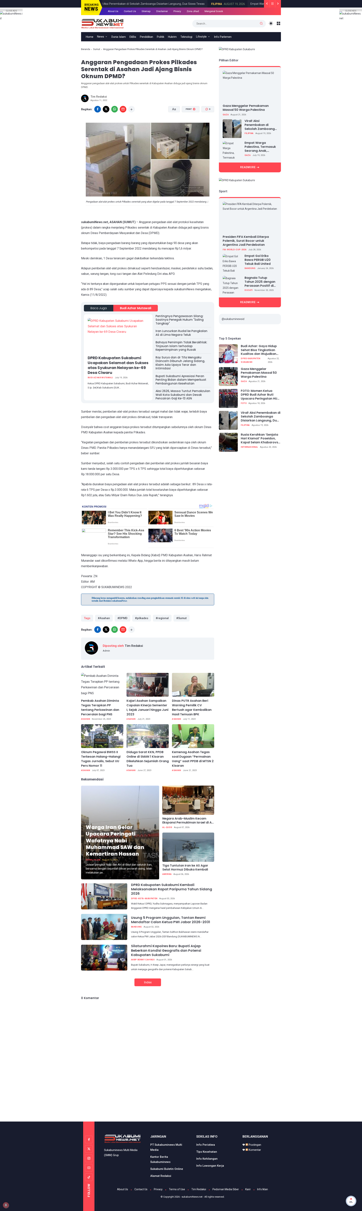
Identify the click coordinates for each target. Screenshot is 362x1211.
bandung (136, 927)
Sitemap (146, 11)
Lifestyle (201, 36)
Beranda (85, 49)
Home (89, 37)
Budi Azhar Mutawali (135, 308)
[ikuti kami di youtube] (89, 1168)
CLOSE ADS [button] (11, 10)
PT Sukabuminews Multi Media (166, 1147)
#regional (162, 618)
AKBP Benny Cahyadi (143, 959)
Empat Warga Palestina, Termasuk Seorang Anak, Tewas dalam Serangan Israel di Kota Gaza (260, 147)
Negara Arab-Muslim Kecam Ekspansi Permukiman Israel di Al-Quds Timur (188, 821)
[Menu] (278, 23)
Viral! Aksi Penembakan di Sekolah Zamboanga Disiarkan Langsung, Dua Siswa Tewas (138, 3)
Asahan (85, 719)
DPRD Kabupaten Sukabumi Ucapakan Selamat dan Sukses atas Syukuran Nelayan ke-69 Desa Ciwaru (118, 365)
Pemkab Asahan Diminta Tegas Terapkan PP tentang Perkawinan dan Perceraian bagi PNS (100, 707)
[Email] (123, 109)
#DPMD (122, 618)
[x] (106, 109)
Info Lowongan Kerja (210, 1165)
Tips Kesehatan (206, 1151)
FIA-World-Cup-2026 (234, 249)
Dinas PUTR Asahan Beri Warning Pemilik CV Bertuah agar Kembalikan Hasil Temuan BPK (192, 707)
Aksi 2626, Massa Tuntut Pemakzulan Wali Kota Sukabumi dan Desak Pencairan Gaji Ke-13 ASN (183, 394)
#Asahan (104, 618)
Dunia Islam (118, 37)
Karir (248, 1189)
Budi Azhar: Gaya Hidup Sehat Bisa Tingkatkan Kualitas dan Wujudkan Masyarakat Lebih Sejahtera (259, 350)
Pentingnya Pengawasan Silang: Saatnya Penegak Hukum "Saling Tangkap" (180, 319)
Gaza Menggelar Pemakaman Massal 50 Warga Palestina (246, 108)
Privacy (177, 11)
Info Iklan (262, 1189)
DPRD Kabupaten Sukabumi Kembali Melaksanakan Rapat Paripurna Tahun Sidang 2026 (171, 889)
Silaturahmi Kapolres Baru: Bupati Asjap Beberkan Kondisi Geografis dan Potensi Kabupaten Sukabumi (166, 950)
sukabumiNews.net (192, 1196)
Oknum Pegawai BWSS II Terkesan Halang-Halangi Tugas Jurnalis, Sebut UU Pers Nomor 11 (100, 759)
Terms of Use (177, 1189)
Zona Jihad (193, 11)
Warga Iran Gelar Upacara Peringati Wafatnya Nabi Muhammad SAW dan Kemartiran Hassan (115, 840)
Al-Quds (167, 827)
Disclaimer (162, 11)
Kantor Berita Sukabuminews (160, 1159)
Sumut (96, 49)
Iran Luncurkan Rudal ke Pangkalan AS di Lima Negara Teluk (181, 333)
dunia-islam (93, 860)
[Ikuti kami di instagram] (89, 1158)
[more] (131, 109)
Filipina (204, 3)
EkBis (133, 37)
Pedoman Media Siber (225, 1189)
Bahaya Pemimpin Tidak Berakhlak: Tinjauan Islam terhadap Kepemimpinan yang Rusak (181, 346)
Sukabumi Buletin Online (166, 1169)
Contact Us (130, 11)
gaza (226, 114)
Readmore (248, 167)
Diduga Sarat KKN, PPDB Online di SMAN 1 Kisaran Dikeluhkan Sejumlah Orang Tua (148, 759)
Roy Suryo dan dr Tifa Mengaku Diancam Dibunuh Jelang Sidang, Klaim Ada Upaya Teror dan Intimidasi (180, 363)
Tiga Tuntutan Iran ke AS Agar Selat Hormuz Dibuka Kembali (185, 868)
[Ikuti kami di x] (89, 1149)
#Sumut (181, 618)
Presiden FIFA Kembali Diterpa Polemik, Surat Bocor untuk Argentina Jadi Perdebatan (246, 241)
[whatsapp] (114, 109)
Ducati (248, 290)
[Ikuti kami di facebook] (89, 1139)
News (100, 36)
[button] (188, 123)
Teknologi (186, 37)
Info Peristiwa (205, 1144)
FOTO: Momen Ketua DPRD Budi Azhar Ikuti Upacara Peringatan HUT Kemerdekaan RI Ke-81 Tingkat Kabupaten (260, 395)
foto (244, 403)
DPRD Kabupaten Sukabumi (250, 360)
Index (148, 982)
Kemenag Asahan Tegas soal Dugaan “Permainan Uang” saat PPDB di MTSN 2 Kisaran (193, 759)
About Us (113, 11)
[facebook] (97, 109)
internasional (249, 447)
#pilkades (141, 618)
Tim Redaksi (198, 1189)
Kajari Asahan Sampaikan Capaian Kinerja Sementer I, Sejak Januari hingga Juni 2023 (147, 707)
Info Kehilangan (207, 1158)
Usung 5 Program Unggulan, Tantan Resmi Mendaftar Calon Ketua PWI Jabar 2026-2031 (170, 919)
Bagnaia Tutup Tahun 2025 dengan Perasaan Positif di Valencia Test (260, 282)
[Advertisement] (181, 1105)
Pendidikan (146, 37)
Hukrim (172, 37)
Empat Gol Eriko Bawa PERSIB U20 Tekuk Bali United (258, 260)
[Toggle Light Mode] (271, 23)
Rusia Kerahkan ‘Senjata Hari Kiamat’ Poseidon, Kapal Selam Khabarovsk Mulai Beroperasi (260, 438)
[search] (261, 24)
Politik (160, 37)
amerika (167, 874)
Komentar (254, 1150)
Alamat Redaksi (160, 1176)
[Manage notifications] (6, 1205)
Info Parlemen (223, 37)
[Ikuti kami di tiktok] (89, 1177)
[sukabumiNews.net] (104, 23)
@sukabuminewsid (233, 318)
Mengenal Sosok (214, 11)
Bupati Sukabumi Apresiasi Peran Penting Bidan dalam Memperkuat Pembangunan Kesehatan (181, 379)
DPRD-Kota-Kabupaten (144, 898)
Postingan (254, 1144)
